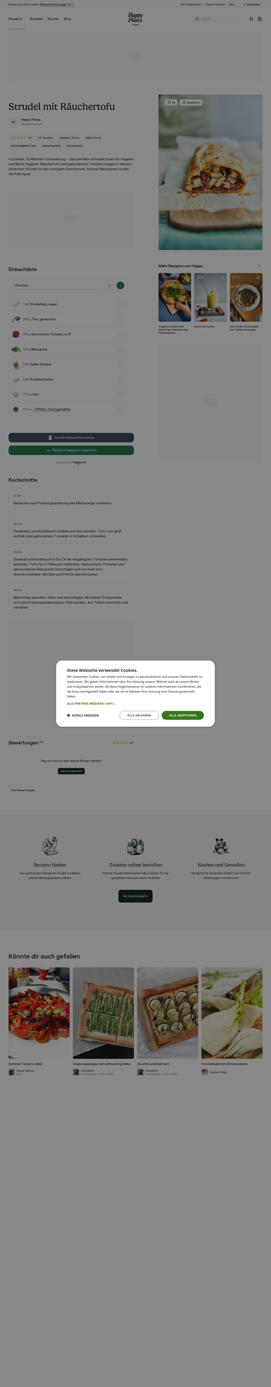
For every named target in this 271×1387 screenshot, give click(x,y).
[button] (135, 703)
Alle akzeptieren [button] (182, 715)
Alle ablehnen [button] (139, 715)
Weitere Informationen (92, 696)
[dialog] (135, 693)
